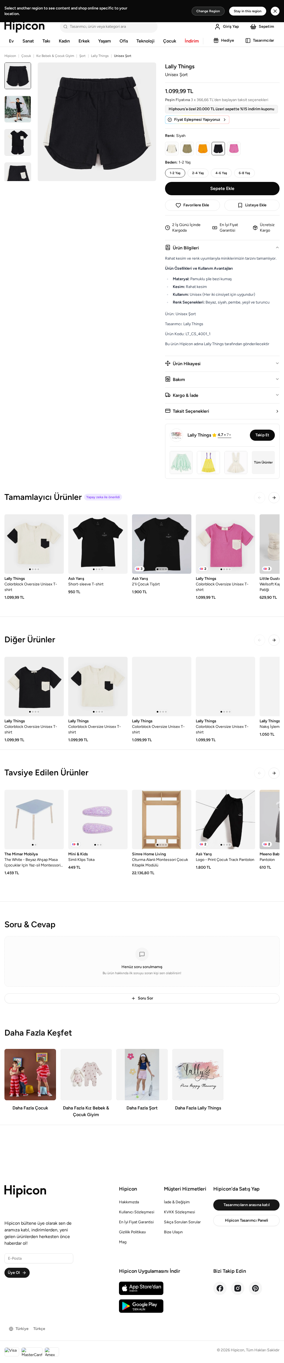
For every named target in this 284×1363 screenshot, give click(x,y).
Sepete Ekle (222, 188)
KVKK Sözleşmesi (179, 1212)
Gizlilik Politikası (132, 1232)
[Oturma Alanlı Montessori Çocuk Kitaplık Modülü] (161, 819)
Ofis (124, 41)
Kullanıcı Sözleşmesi (136, 1212)
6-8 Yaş (244, 173)
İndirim (192, 41)
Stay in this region (248, 11)
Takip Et (262, 435)
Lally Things (100, 56)
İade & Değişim (177, 1202)
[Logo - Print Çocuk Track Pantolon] (225, 819)
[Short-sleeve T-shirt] (98, 544)
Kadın (64, 41)
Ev (11, 41)
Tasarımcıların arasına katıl (247, 1204)
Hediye (227, 40)
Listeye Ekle (256, 205)
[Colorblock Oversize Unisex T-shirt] (34, 544)
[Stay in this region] (275, 11)
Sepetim (266, 26)
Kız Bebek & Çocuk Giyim (55, 56)
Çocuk (169, 41)
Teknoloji (145, 41)
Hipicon (10, 56)
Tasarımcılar (263, 40)
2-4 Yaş (198, 173)
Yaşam (104, 41)
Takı (46, 41)
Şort (82, 56)
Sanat (28, 41)
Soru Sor (145, 998)
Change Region (208, 11)
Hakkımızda (129, 1202)
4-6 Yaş (221, 173)
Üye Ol (14, 1272)
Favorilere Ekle (196, 205)
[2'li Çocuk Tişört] (161, 544)
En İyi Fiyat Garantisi (136, 1222)
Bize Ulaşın (173, 1232)
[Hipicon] (24, 27)
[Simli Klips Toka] (98, 819)
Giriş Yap (231, 26)
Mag (122, 1242)
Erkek (84, 41)
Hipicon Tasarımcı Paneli (246, 1220)
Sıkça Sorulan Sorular (182, 1222)
